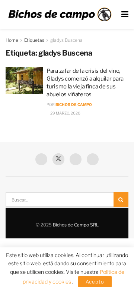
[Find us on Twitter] (58, 159)
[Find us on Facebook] (41, 159)
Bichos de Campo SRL (76, 225)
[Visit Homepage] (60, 14)
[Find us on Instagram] (93, 159)
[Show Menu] (124, 14)
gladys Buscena (66, 40)
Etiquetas (34, 40)
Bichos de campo (73, 104)
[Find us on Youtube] (76, 159)
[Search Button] (121, 199)
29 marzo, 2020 (65, 113)
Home (12, 40)
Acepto (95, 282)
